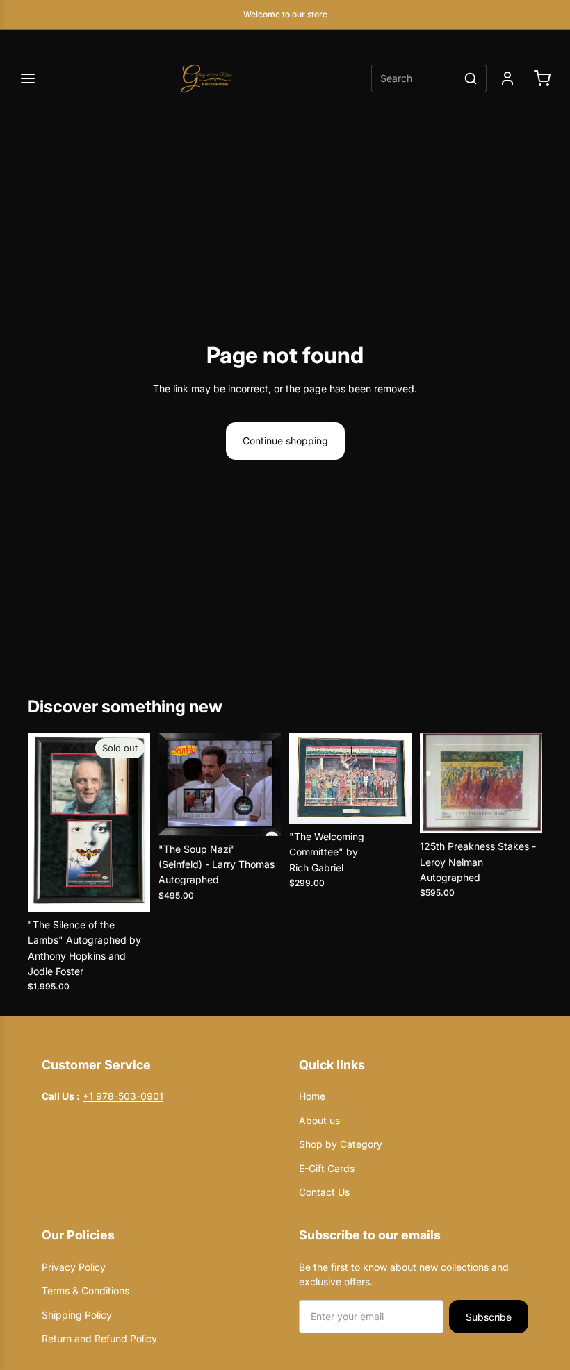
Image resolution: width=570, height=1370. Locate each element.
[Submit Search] (470, 78)
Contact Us (324, 1192)
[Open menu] (28, 78)
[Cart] (542, 78)
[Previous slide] (38, 822)
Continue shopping (285, 440)
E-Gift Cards (327, 1168)
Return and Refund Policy (99, 1338)
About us (319, 1120)
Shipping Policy (77, 1315)
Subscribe (489, 1317)
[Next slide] (139, 822)
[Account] (507, 78)
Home (312, 1096)
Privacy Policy (108, 1267)
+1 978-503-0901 (123, 1096)
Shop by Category (340, 1144)
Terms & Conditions (85, 1290)
